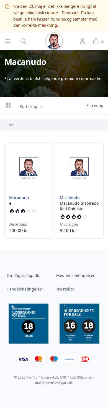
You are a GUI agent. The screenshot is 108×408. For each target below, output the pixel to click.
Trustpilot (65, 289)
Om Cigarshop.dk (23, 275)
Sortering (28, 106)
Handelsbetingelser (25, 289)
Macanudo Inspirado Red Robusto (79, 203)
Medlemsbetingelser (75, 275)
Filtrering (95, 105)
